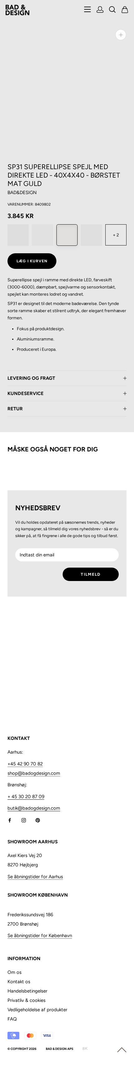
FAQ (12, 1019)
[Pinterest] (38, 819)
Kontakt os (18, 981)
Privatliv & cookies (26, 1000)
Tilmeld (90, 574)
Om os (14, 972)
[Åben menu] (87, 10)
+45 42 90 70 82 (25, 764)
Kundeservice (25, 393)
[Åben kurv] (125, 10)
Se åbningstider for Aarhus (35, 876)
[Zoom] (120, 34)
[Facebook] (9, 819)
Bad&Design (22, 192)
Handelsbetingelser (27, 991)
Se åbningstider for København (39, 935)
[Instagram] (24, 819)
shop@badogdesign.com (33, 773)
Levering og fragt (31, 378)
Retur (15, 409)
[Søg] (112, 10)
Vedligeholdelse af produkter (37, 1009)
